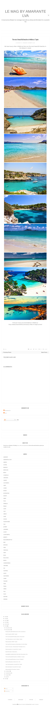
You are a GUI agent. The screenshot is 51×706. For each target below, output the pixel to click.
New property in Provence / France (13, 669)
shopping (5, 570)
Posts (6, 688)
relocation (5, 557)
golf (4, 511)
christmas (5, 477)
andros (5, 462)
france (5, 506)
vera (6, 413)
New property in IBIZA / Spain (11, 641)
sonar (4, 578)
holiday (5, 519)
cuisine (5, 488)
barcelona (5, 470)
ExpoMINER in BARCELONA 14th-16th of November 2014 (16, 654)
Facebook (10, 699)
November (8, 629)
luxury (5, 532)
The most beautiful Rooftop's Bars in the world (15, 636)
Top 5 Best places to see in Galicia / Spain (14, 639)
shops (4, 573)
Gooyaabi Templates (35, 704)
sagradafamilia (6, 563)
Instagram (20, 699)
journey (5, 526)
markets (5, 537)
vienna (4, 588)
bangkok (5, 467)
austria (5, 464)
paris (4, 547)
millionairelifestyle (7, 539)
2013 (6, 678)
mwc (4, 542)
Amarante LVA (20, 42)
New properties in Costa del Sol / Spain (13, 649)
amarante (5, 457)
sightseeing (6, 575)
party (4, 552)
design (5, 490)
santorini (5, 565)
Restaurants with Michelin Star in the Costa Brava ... (16, 631)
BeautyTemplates (22, 704)
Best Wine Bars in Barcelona (11, 651)
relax (4, 555)
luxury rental (6, 534)
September (8, 673)
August (7, 674)
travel (4, 586)
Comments (7, 691)
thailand (5, 581)
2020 (6, 616)
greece (5, 513)
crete (4, 485)
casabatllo (6, 475)
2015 (6, 624)
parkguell (5, 550)
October (7, 671)
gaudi (4, 508)
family (4, 498)
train (4, 583)
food (4, 501)
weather (5, 596)
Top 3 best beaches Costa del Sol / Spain (14, 664)
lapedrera (5, 529)
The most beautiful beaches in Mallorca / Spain (15, 656)
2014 (6, 626)
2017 (6, 620)
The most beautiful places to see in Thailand (14, 659)
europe (5, 495)
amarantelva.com (7, 459)
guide (4, 516)
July (6, 676)
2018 (6, 618)
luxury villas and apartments (22, 445)
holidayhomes (6, 521)
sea (4, 568)
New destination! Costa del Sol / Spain (13, 666)
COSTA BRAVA (6, 482)
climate (5, 480)
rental (4, 560)
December (8, 627)
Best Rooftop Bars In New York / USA (13, 661)
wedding (5, 599)
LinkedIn (41, 699)
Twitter (31, 699)
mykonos (5, 544)
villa (4, 591)
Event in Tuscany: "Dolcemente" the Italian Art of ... (16, 646)
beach (4, 472)
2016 (6, 622)
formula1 (5, 503)
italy (4, 524)
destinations (6, 493)
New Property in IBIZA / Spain (11, 634)
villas (4, 594)
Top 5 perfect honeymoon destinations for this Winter (16, 644)
